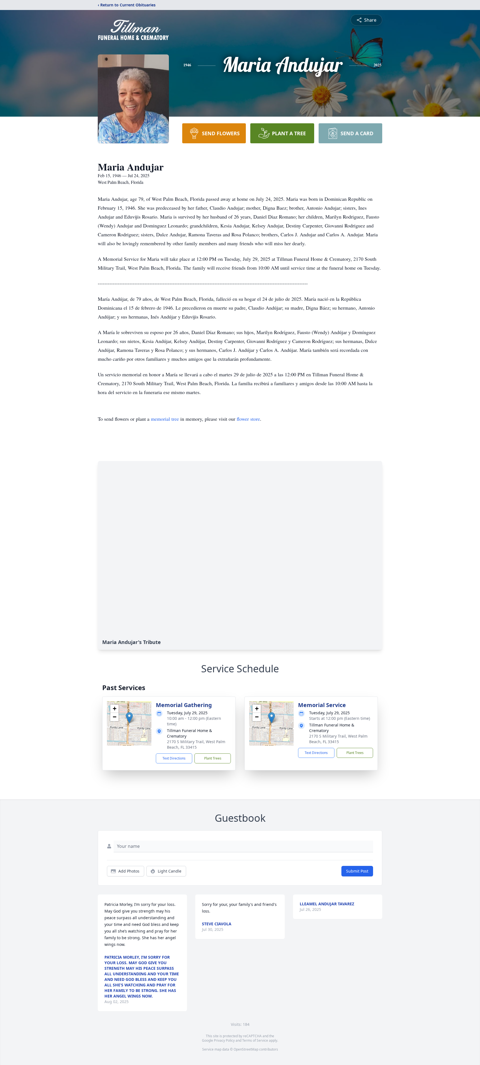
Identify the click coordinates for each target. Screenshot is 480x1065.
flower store (248, 418)
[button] (129, 717)
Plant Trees (212, 758)
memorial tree (165, 418)
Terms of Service (255, 1040)
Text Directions (174, 758)
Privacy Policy (224, 1040)
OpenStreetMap (246, 1049)
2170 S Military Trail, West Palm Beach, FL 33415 (196, 744)
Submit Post (357, 871)
